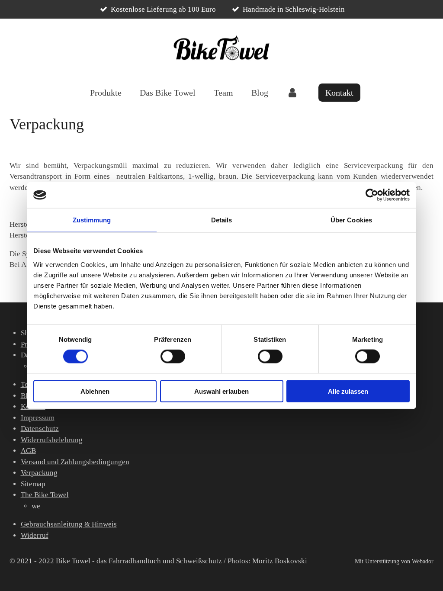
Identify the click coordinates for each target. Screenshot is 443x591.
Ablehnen (94, 391)
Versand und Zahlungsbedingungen (75, 462)
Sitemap (33, 484)
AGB (28, 450)
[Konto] (292, 93)
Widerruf (34, 535)
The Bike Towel (45, 495)
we (36, 506)
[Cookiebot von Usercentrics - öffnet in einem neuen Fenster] (372, 195)
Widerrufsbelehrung (52, 440)
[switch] (173, 356)
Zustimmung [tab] (92, 220)
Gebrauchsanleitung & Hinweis (69, 524)
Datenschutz (40, 428)
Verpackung (39, 473)
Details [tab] (221, 220)
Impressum (38, 418)
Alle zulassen (348, 391)
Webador (422, 561)
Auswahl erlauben (221, 391)
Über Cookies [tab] (351, 220)
